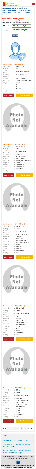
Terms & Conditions (24, 450)
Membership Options (23, 444)
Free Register (18, 440)
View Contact (8, 95)
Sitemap (5, 450)
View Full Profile (25, 95)
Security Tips (17, 453)
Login (10, 440)
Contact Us (27, 440)
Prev (5, 428)
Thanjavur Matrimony (10, 21)
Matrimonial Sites (24, 21)
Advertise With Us (8, 444)
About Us (13, 450)
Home (5, 440)
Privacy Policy (7, 453)
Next (30, 428)
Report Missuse (8, 446)
